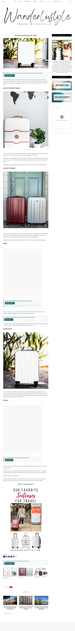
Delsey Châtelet (8, 153)
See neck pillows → (9, 563)
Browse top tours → (9, 75)
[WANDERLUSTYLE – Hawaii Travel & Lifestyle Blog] (37, 16)
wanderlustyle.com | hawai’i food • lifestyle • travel (62, 132)
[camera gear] (62, 90)
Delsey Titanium (9, 233)
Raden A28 (9, 466)
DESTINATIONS (27, 1)
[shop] (62, 102)
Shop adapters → (9, 459)
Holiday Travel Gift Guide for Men (40, 576)
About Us (55, 71)
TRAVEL (34, 1)
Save (11, 586)
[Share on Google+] (8, 587)
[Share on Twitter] (6, 587)
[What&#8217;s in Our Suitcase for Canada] (26, 572)
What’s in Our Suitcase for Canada (25, 576)
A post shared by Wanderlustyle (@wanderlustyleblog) (16, 297)
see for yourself (34, 155)
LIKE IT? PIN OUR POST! (26, 484)
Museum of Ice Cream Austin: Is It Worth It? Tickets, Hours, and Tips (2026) (26, 608)
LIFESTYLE (42, 1)
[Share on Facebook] (4, 587)
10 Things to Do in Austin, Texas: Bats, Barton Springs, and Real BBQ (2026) (41, 608)
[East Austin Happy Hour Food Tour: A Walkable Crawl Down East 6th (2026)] (10, 600)
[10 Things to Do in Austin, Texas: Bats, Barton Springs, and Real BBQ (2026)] (41, 600)
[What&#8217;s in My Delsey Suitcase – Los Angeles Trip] (10, 572)
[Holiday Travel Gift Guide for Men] (41, 572)
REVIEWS (48, 1)
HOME (15, 1)
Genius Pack (5, 391)
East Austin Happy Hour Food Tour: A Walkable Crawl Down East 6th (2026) (10, 608)
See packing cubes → (10, 303)
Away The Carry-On (7, 311)
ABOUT (20, 1)
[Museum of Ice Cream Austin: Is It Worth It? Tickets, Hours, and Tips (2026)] (26, 600)
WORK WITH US (57, 1)
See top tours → (8, 319)
